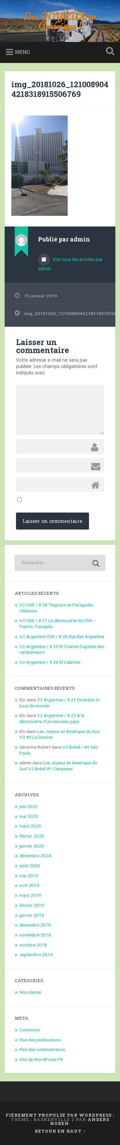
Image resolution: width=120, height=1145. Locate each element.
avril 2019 (29, 885)
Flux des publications (40, 1039)
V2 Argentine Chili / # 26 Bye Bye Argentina (61, 636)
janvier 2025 (31, 846)
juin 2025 (28, 806)
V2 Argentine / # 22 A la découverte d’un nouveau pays (51, 718)
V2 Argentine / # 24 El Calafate (49, 662)
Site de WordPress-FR (41, 1059)
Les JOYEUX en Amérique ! (60, 21)
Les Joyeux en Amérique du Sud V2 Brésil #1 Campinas (58, 765)
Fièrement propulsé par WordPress (59, 1115)
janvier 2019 (31, 915)
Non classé (30, 992)
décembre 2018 (35, 925)
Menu (22, 52)
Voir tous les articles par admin (70, 264)
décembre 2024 (35, 855)
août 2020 (29, 865)
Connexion (29, 1029)
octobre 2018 (33, 945)
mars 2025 (30, 826)
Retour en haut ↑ (60, 1131)
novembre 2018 (35, 935)
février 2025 (31, 836)
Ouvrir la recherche (108, 52)
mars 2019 (30, 895)
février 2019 (31, 905)
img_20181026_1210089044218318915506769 (59, 89)
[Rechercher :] (60, 563)
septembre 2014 (36, 954)
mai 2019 (28, 875)
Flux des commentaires (42, 1049)
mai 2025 (28, 816)
